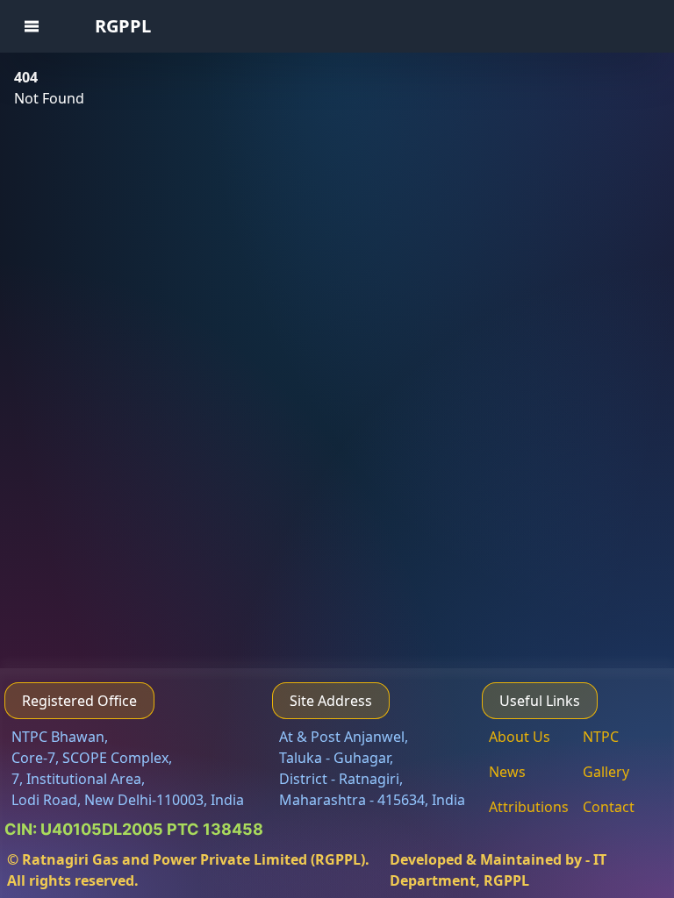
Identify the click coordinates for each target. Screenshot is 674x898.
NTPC (601, 736)
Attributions (529, 806)
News (507, 771)
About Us (519, 736)
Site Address (331, 700)
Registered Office (79, 700)
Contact (609, 806)
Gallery (606, 771)
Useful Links (539, 700)
